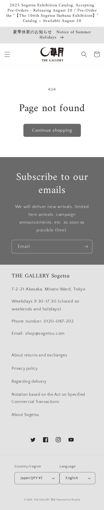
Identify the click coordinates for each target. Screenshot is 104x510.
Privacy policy (25, 368)
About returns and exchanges (39, 355)
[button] (7, 54)
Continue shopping (52, 130)
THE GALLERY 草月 (45, 499)
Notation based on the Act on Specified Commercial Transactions (48, 398)
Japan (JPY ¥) (31, 478)
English (72, 478)
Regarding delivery (29, 381)
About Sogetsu (25, 415)
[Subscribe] (85, 246)
